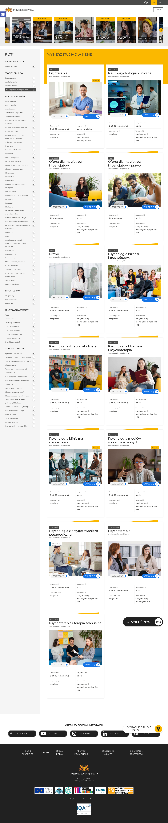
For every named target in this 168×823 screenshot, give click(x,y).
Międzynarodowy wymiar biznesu (17, 396)
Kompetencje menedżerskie (16, 426)
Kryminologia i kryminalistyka (16, 195)
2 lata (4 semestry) (12, 326)
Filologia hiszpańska (13, 161)
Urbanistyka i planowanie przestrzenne (14, 275)
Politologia (9, 232)
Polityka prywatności (81, 752)
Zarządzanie (10, 280)
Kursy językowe (11, 101)
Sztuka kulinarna (11, 265)
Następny (161, 30)
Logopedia (9, 203)
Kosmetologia (10, 191)
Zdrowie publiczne (12, 284)
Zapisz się (90, 116)
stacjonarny (9, 296)
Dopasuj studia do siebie (139, 729)
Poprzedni (7, 30)
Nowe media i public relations (16, 222)
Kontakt (45, 752)
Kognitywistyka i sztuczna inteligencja (15, 186)
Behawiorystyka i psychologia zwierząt (16, 122)
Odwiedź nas (138, 622)
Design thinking (11, 422)
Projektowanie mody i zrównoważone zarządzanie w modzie (15, 243)
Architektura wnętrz (12, 117)
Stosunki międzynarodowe (15, 262)
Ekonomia (9, 154)
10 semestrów (10, 319)
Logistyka (9, 199)
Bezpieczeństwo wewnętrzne (16, 127)
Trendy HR (9, 384)
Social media (59, 752)
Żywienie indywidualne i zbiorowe (18, 357)
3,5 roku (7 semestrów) (13, 334)
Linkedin (115, 733)
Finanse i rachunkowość (14, 169)
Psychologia (9, 250)
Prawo (7, 236)
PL (154, 3)
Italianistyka (10, 181)
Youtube (53, 733)
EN (160, 3)
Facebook (22, 733)
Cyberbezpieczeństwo (13, 142)
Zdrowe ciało (10, 373)
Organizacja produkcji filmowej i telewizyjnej (17, 227)
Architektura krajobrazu (14, 113)
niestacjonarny (10, 299)
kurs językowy (10, 78)
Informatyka (10, 177)
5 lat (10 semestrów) (12, 342)
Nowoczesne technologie (14, 411)
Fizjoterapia (9, 173)
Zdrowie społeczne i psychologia (17, 407)
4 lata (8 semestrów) (12, 338)
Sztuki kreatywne (11, 418)
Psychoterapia (10, 254)
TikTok (146, 733)
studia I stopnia (11, 82)
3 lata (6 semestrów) (12, 330)
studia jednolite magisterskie (17, 90)
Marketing (9, 207)
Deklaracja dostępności (136, 752)
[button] (3, 14)
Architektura (10, 109)
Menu (158, 10)
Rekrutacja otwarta (12, 66)
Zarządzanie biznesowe (14, 388)
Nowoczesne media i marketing (17, 380)
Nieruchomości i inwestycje (15, 218)
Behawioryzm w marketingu (16, 377)
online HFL (9, 303)
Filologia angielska (12, 157)
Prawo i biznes (10, 414)
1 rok (7, 315)
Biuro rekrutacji (28, 752)
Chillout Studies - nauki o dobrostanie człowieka (14, 136)
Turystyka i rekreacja (13, 269)
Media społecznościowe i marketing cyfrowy (14, 212)
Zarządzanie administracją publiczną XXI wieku (15, 401)
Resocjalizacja (10, 258)
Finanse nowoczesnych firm (15, 392)
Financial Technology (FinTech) (16, 165)
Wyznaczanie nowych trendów (16, 369)
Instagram (84, 733)
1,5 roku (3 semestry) (12, 323)
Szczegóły (58, 116)
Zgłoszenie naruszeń (108, 752)
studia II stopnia (11, 86)
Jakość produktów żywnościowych (18, 361)
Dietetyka (9, 146)
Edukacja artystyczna (13, 150)
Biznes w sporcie (11, 131)
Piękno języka (10, 365)
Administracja (10, 105)
